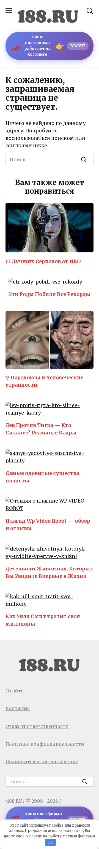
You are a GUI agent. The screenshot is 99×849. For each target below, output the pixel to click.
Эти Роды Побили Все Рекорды (49, 294)
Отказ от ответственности (37, 726)
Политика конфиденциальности (45, 744)
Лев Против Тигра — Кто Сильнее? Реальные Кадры (41, 429)
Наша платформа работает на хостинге (47, 45)
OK (50, 842)
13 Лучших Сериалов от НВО (43, 261)
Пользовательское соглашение (42, 761)
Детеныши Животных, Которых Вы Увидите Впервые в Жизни (49, 572)
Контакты (18, 708)
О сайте (14, 690)
